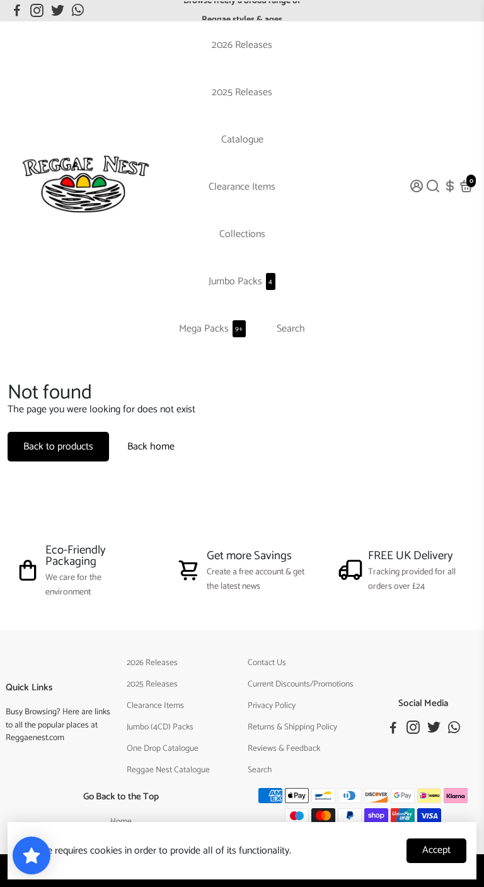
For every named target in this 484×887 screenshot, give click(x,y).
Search (291, 328)
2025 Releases (242, 92)
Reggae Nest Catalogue (168, 770)
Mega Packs (211, 328)
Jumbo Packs (240, 281)
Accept (436, 850)
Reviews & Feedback (284, 748)
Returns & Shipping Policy (292, 727)
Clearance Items (242, 186)
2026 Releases (242, 45)
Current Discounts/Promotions (301, 684)
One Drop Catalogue (163, 748)
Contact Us (267, 663)
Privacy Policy (272, 705)
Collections (242, 234)
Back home (151, 446)
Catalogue (242, 139)
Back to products (58, 446)
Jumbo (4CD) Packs (160, 727)
